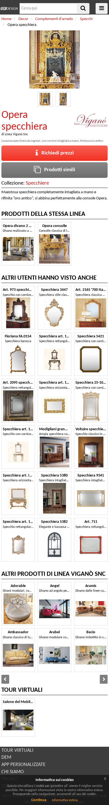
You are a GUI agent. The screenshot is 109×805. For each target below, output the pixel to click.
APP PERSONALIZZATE (23, 764)
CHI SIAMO (12, 772)
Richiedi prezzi (56, 153)
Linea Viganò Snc (16, 134)
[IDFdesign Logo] (9, 8)
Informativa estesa (65, 800)
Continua (38, 800)
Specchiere (37, 183)
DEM (6, 757)
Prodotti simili (58, 170)
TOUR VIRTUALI (17, 750)
